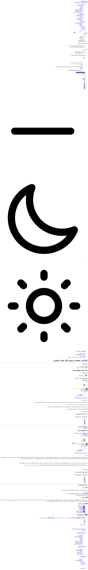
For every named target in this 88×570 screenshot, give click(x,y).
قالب (81, 7)
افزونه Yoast (63, 517)
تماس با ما (82, 524)
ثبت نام (83, 73)
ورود (81, 67)
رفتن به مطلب (84, 1)
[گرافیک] (43, 87)
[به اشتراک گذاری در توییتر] (84, 419)
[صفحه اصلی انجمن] (43, 82)
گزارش (80, 394)
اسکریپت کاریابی (60, 517)
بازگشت (80, 535)
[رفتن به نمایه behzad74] (85, 364)
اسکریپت (80, 5)
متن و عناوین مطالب (78, 51)
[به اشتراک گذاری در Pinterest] (84, 423)
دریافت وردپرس (80, 512)
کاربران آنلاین (79, 18)
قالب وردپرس (75, 517)
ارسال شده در (81, 378)
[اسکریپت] (43, 83)
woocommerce (40, 517)
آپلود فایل (83, 26)
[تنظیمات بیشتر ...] (84, 393)
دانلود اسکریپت (80, 506)
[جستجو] (74, 32)
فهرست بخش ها (81, 14)
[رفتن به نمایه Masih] (85, 428)
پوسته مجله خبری (56, 517)
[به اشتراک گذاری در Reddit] (84, 421)
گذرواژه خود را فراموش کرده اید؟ (75, 70)
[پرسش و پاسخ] (43, 85)
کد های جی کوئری (78, 9)
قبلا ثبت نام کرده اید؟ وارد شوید (78, 55)
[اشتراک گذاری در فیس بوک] (84, 420)
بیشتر (81, 13)
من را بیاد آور (79, 66)
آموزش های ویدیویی (78, 11)
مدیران (80, 16)
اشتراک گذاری (79, 395)
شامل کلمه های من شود (77, 47)
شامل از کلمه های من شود (75, 45)
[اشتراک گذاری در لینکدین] (84, 422)
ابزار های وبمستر (78, 10)
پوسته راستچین (50, 517)
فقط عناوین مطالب (79, 52)
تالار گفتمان (80, 507)
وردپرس (77, 367)
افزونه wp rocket (69, 517)
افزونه (81, 8)
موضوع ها (81, 37)
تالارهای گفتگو (79, 15)
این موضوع (81, 40)
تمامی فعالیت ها (78, 22)
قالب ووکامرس (44, 517)
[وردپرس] (43, 86)
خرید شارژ (82, 27)
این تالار (81, 38)
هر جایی (81, 36)
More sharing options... (82, 426)
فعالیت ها (83, 21)
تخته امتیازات (79, 19)
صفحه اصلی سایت (81, 4)
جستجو (80, 24)
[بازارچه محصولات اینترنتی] (43, 88)
